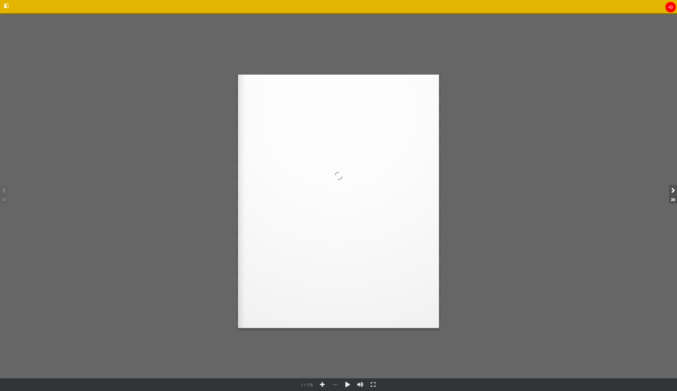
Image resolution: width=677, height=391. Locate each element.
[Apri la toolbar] (6, 6)
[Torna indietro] (670, 7)
